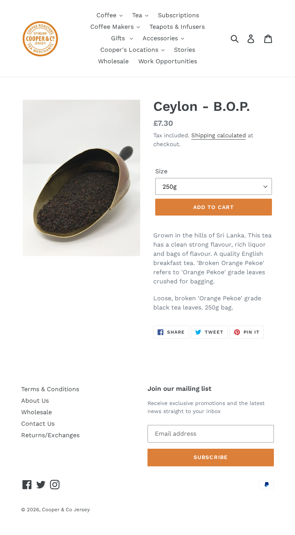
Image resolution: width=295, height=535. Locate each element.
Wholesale (36, 412)
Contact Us (38, 423)
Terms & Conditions (50, 389)
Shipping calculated (218, 135)
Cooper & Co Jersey (66, 509)
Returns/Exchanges (50, 435)
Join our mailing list (179, 388)
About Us (35, 400)
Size (161, 171)
